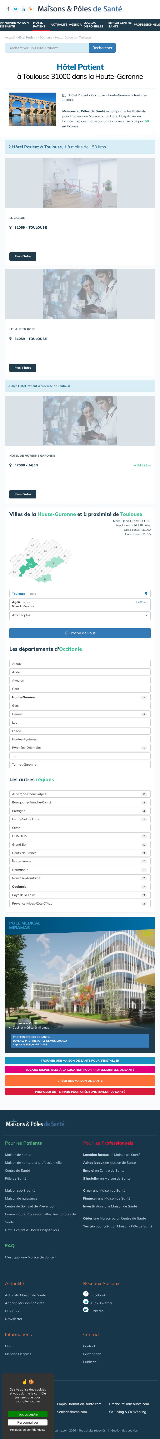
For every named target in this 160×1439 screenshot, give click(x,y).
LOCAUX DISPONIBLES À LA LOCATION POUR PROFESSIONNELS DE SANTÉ (80, 1070)
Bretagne (78, 811)
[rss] (31, 9)
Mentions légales (18, 1354)
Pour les (23, 1143)
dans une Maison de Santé (110, 1206)
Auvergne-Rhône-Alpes (78, 794)
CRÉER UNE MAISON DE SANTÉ (80, 1081)
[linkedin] (23, 9)
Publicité (89, 1362)
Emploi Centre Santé (119, 24)
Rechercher (102, 47)
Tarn (15, 756)
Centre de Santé (17, 1170)
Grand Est (78, 845)
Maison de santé (18, 1155)
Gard (15, 689)
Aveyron (18, 680)
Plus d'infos (23, 256)
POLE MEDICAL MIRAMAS (24, 925)
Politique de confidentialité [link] (27, 1430)
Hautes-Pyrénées (24, 739)
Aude (16, 672)
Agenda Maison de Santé (24, 1303)
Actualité (59, 24)
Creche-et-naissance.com (129, 1404)
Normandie (78, 870)
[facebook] (8, 9)
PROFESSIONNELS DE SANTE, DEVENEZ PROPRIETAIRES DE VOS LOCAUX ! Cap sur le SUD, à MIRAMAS (40, 1040)
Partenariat (92, 1354)
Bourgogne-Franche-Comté (78, 802)
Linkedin (97, 1311)
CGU (8, 1346)
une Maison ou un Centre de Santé (114, 1218)
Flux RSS (12, 1311)
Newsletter (13, 1319)
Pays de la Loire (78, 895)
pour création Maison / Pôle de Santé (117, 1226)
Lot (14, 722)
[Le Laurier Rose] (80, 294)
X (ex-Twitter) (101, 1303)
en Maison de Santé (111, 1155)
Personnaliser (27, 1422)
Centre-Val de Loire (78, 819)
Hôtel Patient (39, 24)
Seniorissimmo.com (72, 1412)
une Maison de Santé (104, 1190)
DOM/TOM (78, 836)
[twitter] (15, 9)
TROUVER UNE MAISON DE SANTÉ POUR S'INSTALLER (80, 1060)
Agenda (75, 24)
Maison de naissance (21, 1198)
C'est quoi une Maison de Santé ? (30, 1257)
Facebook (98, 1295)
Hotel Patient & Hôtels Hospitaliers (32, 1230)
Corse (16, 828)
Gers (15, 706)
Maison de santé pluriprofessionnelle (33, 1162)
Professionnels (147, 24)
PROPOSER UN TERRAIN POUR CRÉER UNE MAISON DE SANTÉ (80, 1092)
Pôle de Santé (15, 1178)
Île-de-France (78, 861)
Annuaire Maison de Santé (14, 24)
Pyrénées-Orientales (78, 748)
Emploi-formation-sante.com (79, 1404)
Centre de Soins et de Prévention (30, 1206)
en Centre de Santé (104, 1170)
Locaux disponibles (93, 24)
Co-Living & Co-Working (127, 1412)
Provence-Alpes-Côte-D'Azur (78, 903)
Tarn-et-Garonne (24, 764)
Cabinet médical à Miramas (31, 1027)
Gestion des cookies (124, 1430)
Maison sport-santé (20, 1190)
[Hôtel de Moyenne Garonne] (80, 420)
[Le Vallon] (80, 183)
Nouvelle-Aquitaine (78, 878)
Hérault (78, 714)
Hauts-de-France (78, 853)
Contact (89, 1346)
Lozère (17, 731)
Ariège (16, 664)
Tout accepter (28, 1414)
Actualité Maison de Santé (25, 1295)
